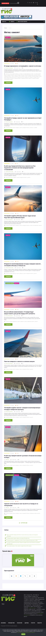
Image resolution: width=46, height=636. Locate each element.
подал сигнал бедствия (34, 225)
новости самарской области (25, 127)
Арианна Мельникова (9, 171)
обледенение (32, 513)
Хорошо (23, 634)
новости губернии (15, 76)
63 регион (7, 73)
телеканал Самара (35, 78)
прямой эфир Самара (8, 77)
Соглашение (27, 615)
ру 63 (28, 77)
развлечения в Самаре (16, 77)
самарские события (24, 78)
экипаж (5, 514)
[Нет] (44, 632)
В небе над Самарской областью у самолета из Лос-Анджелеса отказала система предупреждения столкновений (20, 167)
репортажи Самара (23, 77)
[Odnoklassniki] (31, 2)
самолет (30, 78)
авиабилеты (15, 321)
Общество (8, 37)
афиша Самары (15, 73)
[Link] (35, 2)
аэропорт (14, 273)
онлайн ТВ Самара (28, 76)
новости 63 (8, 177)
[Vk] (30, 2)
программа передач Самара (36, 76)
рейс (36, 513)
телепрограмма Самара (8, 79)
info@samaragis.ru (33, 607)
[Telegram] (33, 2)
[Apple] (37, 2)
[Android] (37, 4)
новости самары (21, 76)
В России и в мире (9, 283)
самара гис (31, 77)
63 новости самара (9, 127)
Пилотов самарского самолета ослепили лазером (19, 361)
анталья (10, 73)
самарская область (17, 78)
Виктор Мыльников (9, 121)
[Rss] (28, 2)
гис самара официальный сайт (28, 73)
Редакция (7, 459)
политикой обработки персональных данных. (26, 632)
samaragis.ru (40, 613)
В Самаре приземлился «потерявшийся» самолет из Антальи (22, 66)
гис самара (20, 73)
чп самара (35, 127)
